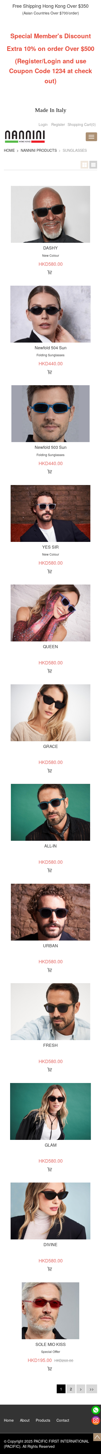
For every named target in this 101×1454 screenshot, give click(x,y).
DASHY (50, 248)
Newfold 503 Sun (51, 447)
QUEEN (50, 646)
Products (43, 1420)
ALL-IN (50, 846)
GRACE (50, 746)
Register (58, 124)
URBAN (50, 946)
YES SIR (50, 547)
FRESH (50, 1045)
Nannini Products (39, 150)
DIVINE (50, 1244)
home (9, 150)
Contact (62, 1420)
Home (9, 1420)
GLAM (50, 1145)
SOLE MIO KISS (50, 1344)
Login (43, 124)
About (25, 1420)
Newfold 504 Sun (51, 348)
